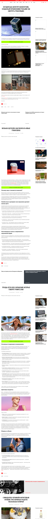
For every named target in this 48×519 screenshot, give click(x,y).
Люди (17, 2)
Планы (34, 2)
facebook (18, 187)
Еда (31, 2)
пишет (5, 44)
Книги (26, 2)
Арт (29, 2)
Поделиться (5, 104)
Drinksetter (17, 0)
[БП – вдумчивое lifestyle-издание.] (2, 2)
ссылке (3, 96)
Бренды (21, 2)
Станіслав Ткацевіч (11, 13)
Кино (23, 2)
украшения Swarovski (13, 333)
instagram (15, 187)
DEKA (2, 470)
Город (14, 2)
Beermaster (22, 0)
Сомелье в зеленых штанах (29, 0)
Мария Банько (11, 504)
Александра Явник (11, 133)
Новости (11, 2)
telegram (21, 187)
